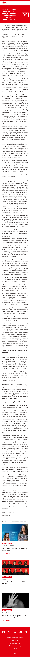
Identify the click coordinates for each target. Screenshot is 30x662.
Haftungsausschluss (15, 643)
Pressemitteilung (25, 14)
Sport (3, 612)
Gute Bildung (5, 545)
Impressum (15, 640)
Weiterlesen (6, 553)
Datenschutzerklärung (15, 646)
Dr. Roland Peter (6, 514)
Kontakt (15, 648)
